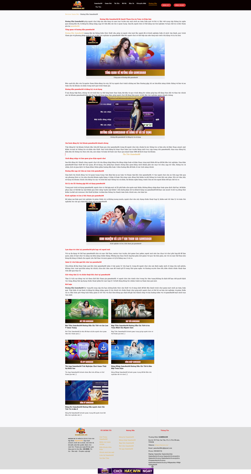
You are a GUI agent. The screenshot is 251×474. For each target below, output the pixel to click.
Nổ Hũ (124, 3)
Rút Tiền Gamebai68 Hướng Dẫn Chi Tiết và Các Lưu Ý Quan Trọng (86, 326)
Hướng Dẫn (153, 3)
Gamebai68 (98, 3)
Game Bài (108, 3)
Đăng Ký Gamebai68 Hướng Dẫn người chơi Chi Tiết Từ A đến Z (85, 408)
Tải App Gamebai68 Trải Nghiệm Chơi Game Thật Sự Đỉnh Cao (85, 367)
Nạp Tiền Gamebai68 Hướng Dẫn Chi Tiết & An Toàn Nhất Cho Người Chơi (130, 326)
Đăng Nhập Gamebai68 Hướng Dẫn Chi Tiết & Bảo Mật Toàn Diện (131, 367)
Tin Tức (98, 7)
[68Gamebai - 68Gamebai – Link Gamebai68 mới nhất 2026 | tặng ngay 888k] (78, 5)
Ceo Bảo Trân (104, 458)
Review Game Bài (72, 14)
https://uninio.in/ (161, 445)
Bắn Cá (131, 3)
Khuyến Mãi (141, 3)
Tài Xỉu (116, 3)
